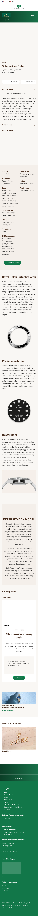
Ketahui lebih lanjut (7, 710)
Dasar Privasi (6, 888)
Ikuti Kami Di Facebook (10, 851)
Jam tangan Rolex (7, 846)
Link (4, 727)
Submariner (7, 20)
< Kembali (5, 625)
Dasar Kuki (5, 890)
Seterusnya (19, 678)
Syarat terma (6, 886)
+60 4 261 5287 (9, 799)
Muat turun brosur (13, 262)
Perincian (7, 819)
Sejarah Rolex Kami (8, 843)
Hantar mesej (8, 794)
